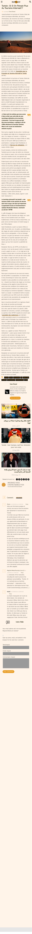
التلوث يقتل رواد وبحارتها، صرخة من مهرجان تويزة (17, 422)
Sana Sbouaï (12, 11)
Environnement (17, 377)
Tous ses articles (15, 398)
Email (7, 651)
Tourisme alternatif (11, 379)
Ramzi (8, 504)
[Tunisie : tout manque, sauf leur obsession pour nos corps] (15, 435)
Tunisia (26, 379)
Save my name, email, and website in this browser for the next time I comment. (14, 639)
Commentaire (9, 657)
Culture (10, 377)
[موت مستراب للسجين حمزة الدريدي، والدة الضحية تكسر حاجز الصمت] (15, 460)
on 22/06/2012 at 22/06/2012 (17, 591)
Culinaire (6, 377)
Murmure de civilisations (17, 145)
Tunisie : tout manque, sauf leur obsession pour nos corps (16, 446)
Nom (6, 644)
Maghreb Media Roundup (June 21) (16, 570)
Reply (27, 504)
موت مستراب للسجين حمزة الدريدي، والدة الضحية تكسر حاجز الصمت (17, 471)
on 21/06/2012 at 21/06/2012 (17, 504)
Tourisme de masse (19, 379)
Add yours (19, 497)
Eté (21, 377)
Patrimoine (4, 379)
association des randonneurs (10, 315)
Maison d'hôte (26, 377)
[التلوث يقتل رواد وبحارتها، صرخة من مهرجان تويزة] (15, 411)
